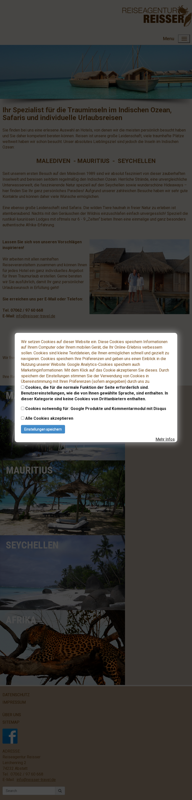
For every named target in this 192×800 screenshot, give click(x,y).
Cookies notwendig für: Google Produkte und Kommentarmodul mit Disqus (95, 408)
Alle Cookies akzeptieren (49, 418)
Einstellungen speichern (43, 429)
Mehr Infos (165, 439)
